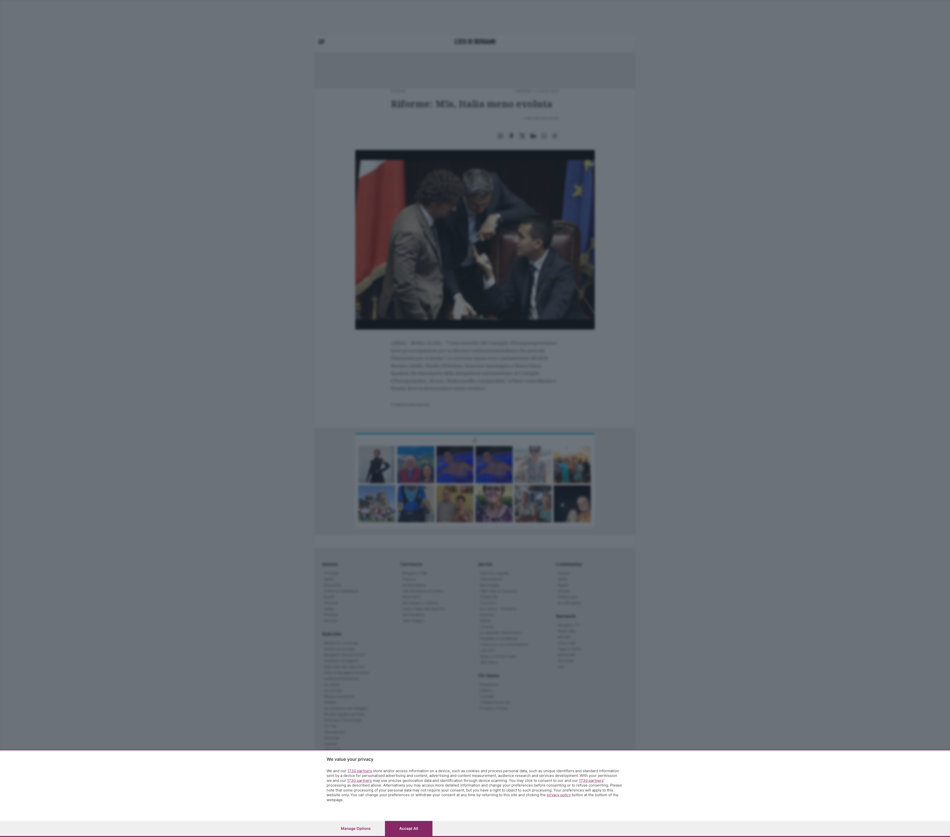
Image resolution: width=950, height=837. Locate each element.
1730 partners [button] (359, 770)
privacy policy (559, 794)
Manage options (356, 828)
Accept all (408, 828)
